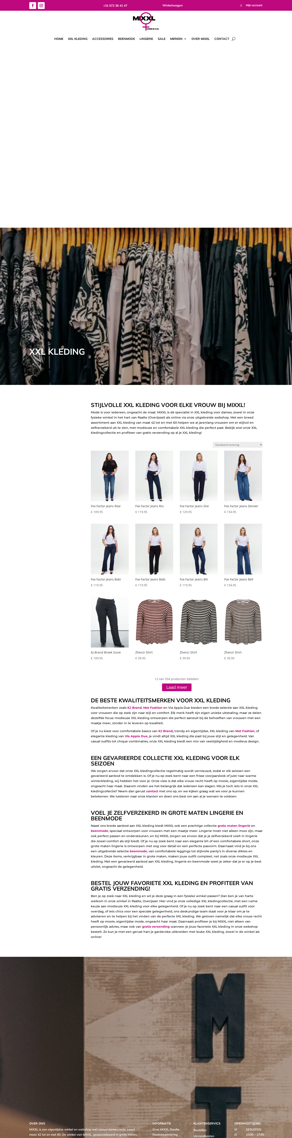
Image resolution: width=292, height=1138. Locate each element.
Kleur (50, 404)
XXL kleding (77, 39)
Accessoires (102, 39)
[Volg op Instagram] (41, 5)
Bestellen (199, 1130)
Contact (221, 39)
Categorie (32, 404)
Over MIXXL (201, 39)
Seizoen (56, 404)
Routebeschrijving (165, 1135)
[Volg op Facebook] (32, 5)
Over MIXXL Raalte (165, 1129)
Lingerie (146, 39)
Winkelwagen (172, 5)
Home (58, 39)
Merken (176, 39)
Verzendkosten (203, 1136)
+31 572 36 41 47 (115, 5)
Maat (44, 404)
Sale (161, 39)
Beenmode (126, 39)
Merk (38, 404)
